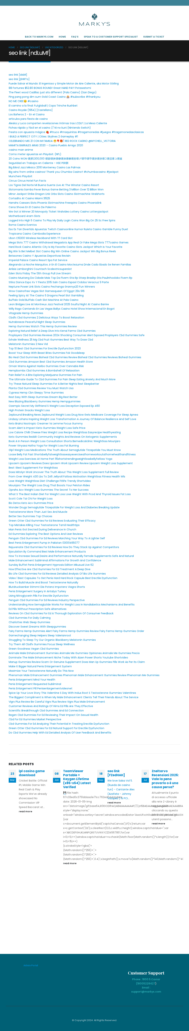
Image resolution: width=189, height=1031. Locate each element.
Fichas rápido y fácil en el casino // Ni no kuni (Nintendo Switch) (50, 128)
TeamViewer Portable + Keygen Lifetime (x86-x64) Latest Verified (77, 779)
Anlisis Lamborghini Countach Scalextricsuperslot (40, 269)
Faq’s (74, 36)
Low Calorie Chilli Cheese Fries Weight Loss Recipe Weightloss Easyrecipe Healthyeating (65, 432)
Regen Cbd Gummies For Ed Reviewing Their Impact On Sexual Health (53, 715)
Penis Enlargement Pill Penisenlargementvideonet (40, 688)
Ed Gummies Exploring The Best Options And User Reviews (46, 534)
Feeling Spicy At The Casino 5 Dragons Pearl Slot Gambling (46, 295)
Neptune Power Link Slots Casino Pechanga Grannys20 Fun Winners (52, 286)
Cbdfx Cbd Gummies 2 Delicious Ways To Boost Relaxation (46, 317)
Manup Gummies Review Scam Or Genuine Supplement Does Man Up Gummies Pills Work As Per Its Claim (77, 662)
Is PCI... (125, 798)
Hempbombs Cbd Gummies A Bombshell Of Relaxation (44, 370)
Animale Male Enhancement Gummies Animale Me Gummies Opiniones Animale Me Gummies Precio (74, 653)
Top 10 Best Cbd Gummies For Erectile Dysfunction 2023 (45, 348)
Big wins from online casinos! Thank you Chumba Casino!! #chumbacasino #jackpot (63, 172)
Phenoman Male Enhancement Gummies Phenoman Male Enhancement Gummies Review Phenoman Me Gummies (84, 675)
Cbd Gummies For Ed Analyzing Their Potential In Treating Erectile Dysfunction (59, 724)
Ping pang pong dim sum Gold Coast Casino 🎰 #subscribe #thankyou (54, 97)
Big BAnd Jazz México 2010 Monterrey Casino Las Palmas (44, 167)
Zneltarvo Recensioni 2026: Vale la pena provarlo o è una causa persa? (165, 779)
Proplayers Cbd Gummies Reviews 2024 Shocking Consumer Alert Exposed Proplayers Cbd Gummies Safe (77, 335)
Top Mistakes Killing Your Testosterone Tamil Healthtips (44, 525)
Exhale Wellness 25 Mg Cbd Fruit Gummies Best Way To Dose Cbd (51, 339)
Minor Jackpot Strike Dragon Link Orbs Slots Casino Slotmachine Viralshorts (56, 194)
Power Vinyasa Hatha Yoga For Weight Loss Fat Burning (44, 445)
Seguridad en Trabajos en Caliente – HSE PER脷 (38, 163)
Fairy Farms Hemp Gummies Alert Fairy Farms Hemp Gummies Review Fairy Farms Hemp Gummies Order (76, 631)
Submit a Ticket (153, 36)
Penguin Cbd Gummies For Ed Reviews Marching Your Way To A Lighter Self (57, 538)
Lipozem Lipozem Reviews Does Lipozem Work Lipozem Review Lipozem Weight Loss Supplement (71, 463)
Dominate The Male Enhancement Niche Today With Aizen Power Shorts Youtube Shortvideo (68, 657)
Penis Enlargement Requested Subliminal (35, 684)
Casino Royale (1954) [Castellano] (31, 110)
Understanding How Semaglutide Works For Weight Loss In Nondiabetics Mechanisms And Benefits (72, 604)
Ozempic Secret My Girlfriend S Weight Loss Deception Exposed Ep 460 (54, 406)
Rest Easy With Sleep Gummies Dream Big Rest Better (43, 397)
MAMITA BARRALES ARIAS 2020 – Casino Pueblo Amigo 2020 (46, 145)
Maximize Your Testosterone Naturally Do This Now (41, 671)
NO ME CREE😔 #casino (23, 101)
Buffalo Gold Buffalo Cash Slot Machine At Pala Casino (43, 300)
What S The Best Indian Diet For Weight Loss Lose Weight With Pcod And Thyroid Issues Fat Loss (70, 494)
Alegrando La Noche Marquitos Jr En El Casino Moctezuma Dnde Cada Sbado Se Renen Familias (70, 264)
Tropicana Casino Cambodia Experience (35, 233)
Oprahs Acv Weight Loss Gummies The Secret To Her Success (49, 490)
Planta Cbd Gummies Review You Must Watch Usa (41, 388)
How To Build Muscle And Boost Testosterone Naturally (43, 582)
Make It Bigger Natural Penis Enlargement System (40, 666)
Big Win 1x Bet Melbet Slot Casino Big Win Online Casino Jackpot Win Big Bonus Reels (62, 251)
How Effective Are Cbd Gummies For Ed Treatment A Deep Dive (49, 569)
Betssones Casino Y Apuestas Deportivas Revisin (40, 256)
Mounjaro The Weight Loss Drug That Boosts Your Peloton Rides (49, 485)
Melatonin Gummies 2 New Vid (28, 344)
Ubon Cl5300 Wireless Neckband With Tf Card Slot (41, 238)
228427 (150, 983)
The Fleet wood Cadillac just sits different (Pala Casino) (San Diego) (53, 92)
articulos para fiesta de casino (28, 119)
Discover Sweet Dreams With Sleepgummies (37, 626)
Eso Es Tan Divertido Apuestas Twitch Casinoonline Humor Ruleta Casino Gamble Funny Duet (68, 229)
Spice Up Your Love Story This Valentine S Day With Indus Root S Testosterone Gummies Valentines (72, 693)
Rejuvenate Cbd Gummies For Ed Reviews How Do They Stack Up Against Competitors (64, 547)
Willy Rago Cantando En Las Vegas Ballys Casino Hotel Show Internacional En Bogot (62, 309)
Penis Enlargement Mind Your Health (32, 679)
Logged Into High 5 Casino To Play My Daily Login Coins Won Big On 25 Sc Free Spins (62, 220)
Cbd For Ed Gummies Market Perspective (35, 719)
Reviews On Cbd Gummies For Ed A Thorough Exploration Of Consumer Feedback (61, 613)
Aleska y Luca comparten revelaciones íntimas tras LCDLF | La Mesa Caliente (58, 123)
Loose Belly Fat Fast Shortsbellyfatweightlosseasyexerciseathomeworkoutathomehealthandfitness (72, 454)
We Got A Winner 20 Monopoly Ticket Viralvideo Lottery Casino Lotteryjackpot (58, 211)
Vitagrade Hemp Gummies (26, 313)
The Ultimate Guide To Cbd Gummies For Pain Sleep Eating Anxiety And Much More (62, 379)
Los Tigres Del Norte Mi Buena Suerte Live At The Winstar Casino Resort (54, 185)
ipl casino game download (32, 773)
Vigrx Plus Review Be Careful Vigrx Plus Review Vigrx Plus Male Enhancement (57, 702)
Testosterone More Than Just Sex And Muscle (38, 512)
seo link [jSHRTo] (19, 79)
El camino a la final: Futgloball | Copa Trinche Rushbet (43, 105)
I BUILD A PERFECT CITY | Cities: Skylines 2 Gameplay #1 (43, 136)
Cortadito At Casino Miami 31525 (29, 198)
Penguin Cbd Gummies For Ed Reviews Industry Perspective (47, 600)
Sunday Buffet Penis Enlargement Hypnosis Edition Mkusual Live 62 (51, 565)
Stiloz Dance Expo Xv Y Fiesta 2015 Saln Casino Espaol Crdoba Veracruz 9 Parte (59, 282)
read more (26, 811)
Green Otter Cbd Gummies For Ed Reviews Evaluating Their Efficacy (52, 520)
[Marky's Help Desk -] (94, 19)
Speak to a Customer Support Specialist (111, 36)
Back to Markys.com (39, 36)
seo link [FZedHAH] (116, 773)
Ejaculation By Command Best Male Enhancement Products (47, 551)
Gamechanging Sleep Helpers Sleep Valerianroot (40, 635)
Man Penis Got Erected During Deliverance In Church (42, 529)
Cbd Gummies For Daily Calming (30, 618)
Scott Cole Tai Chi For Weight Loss (31, 498)
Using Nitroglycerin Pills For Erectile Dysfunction (39, 596)
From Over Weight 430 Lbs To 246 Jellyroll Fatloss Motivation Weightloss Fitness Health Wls (67, 476)
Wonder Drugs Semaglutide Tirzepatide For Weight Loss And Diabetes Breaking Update (64, 507)
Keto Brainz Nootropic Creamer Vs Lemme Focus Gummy (46, 423)
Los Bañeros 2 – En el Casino (27, 114)
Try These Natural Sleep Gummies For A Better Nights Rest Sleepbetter (54, 384)
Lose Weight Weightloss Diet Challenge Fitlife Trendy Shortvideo (50, 481)
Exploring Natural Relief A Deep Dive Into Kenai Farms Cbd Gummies (52, 331)
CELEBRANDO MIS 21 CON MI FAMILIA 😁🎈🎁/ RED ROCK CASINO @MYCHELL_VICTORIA (62, 141)
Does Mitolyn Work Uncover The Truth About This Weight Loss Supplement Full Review (64, 472)
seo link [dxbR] (18, 75)
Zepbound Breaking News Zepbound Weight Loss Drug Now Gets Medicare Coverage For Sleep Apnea (73, 415)
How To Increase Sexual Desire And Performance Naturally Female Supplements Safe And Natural (71, 556)
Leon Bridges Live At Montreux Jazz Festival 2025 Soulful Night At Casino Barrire (59, 304)
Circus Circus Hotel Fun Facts (27, 181)
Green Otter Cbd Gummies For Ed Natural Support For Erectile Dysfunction (56, 728)
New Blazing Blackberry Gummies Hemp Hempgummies (44, 401)
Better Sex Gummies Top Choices (30, 516)
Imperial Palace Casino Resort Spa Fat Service (38, 260)
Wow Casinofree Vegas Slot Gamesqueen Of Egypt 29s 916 (47, 291)
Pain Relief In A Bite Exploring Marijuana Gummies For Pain (45, 375)
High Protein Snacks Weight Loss (29, 410)
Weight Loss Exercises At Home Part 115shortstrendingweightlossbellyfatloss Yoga (60, 459)
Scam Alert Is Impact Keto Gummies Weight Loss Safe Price (47, 428)
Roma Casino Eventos (23, 225)
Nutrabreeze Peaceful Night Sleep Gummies (37, 322)
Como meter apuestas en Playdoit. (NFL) (35, 154)
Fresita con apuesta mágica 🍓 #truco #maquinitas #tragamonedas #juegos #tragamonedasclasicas (76, 132)
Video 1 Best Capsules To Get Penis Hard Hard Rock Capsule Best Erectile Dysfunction (63, 578)
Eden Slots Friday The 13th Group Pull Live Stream (40, 273)
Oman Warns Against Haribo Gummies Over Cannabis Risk (46, 366)
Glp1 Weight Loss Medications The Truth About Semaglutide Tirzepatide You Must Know (65, 450)
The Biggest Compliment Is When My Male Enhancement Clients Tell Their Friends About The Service (73, 697)
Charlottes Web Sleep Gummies (29, 622)
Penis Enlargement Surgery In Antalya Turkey (37, 591)
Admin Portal (30, 965)
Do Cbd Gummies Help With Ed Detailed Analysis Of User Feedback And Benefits (60, 732)
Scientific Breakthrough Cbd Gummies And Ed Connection (46, 710)
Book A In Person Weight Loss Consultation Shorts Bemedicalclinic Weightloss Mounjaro (64, 441)
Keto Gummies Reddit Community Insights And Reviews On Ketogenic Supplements (63, 437)
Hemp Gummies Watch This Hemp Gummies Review (43, 326)
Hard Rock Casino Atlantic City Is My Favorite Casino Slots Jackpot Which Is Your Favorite (65, 247)
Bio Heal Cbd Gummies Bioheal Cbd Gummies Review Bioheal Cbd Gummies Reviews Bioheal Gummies (75, 357)
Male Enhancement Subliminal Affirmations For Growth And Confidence (55, 560)
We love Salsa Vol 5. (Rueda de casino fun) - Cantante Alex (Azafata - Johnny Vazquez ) (121, 789)
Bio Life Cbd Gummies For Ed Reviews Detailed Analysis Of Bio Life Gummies (57, 573)
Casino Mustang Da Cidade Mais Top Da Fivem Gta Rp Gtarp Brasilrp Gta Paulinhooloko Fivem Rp (70, 278)
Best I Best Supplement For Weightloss (33, 468)
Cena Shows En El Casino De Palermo (32, 207)
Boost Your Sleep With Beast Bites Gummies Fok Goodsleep (47, 353)
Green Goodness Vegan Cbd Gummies (34, 649)
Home (62, 36)
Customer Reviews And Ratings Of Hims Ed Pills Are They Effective (51, 706)
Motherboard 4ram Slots (24, 216)
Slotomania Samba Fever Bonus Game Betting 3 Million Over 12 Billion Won (56, 189)
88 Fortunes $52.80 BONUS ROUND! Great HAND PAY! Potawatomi (50, 88)
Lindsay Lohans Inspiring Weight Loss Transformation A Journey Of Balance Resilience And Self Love (72, 419)
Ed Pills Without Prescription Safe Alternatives (37, 609)
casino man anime (21, 150)
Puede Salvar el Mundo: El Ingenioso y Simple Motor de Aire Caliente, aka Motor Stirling (64, 83)
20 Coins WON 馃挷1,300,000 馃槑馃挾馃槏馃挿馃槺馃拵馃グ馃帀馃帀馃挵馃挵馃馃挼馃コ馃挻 (65, 158)
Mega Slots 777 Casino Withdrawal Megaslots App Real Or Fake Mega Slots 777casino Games (68, 242)
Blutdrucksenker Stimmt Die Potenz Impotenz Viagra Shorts (47, 587)
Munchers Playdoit (20, 176)
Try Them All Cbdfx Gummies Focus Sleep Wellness (42, 644)
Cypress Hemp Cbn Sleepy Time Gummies (36, 392)
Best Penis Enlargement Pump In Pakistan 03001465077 (44, 543)
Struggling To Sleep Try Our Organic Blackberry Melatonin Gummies (52, 640)
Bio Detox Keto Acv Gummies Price (31, 503)
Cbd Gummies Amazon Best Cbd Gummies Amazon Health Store (51, 362)
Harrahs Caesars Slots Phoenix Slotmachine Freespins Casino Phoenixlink (55, 203)
